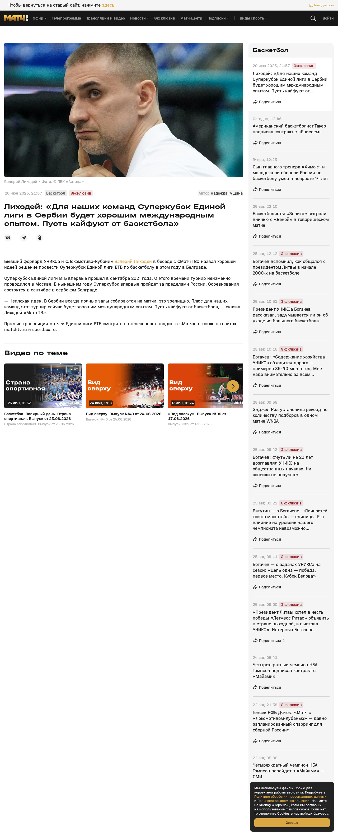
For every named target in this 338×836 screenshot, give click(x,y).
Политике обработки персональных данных (290, 797)
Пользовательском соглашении (283, 801)
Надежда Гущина (227, 193)
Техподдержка (324, 5)
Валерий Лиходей (133, 261)
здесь (108, 5)
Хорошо (292, 822)
